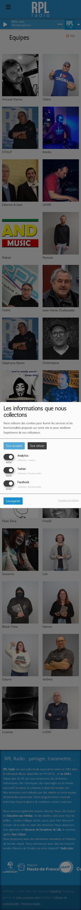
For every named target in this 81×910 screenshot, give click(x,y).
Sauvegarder (13, 501)
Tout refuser (37, 445)
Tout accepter (14, 445)
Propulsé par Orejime (68, 500)
